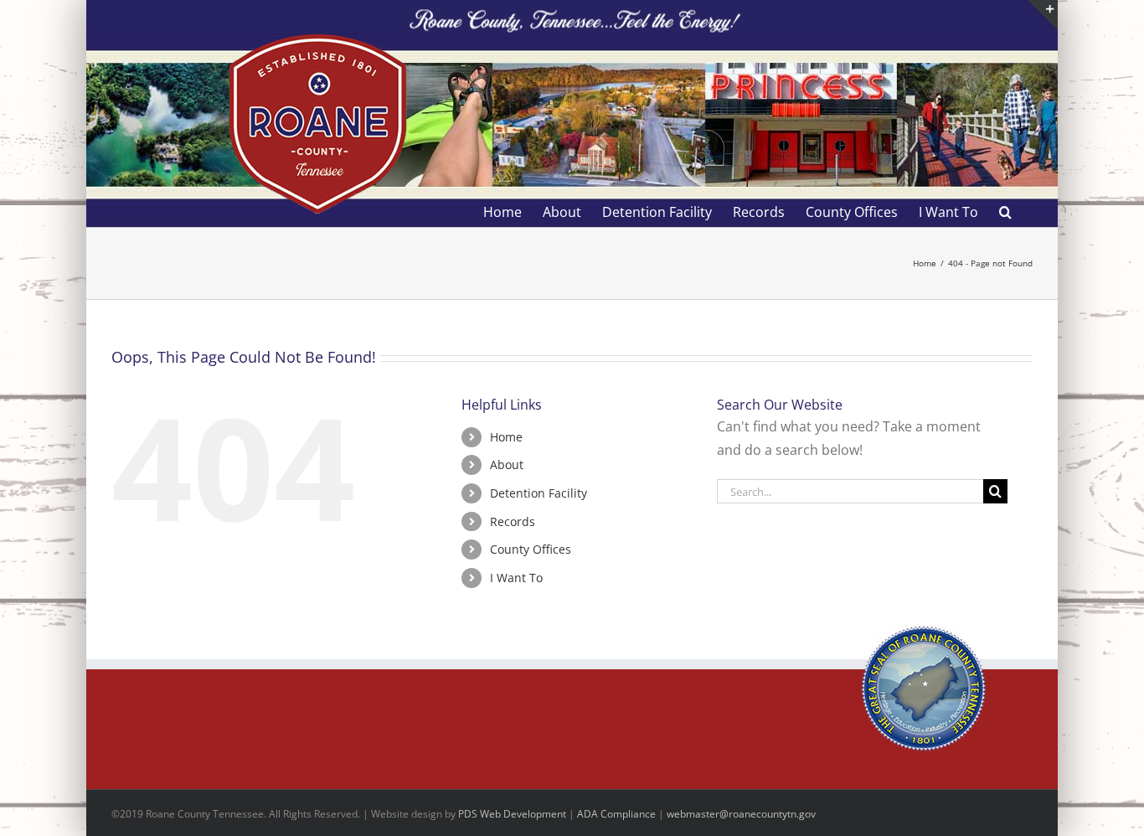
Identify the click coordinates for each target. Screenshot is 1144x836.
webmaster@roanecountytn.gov (741, 814)
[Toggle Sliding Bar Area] (1043, 15)
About (506, 464)
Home (506, 437)
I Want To (516, 578)
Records (512, 521)
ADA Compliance (616, 814)
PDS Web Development (512, 814)
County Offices (530, 549)
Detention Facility (538, 493)
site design (417, 814)
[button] (1005, 211)
